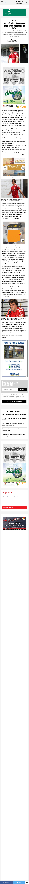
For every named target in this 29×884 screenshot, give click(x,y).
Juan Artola (11, 396)
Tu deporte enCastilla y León (19, 2)
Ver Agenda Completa (8, 507)
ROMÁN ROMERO (13, 40)
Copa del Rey (21, 395)
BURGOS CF (14, 395)
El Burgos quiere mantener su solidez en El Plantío (14, 414)
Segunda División (19, 396)
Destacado (5, 396)
